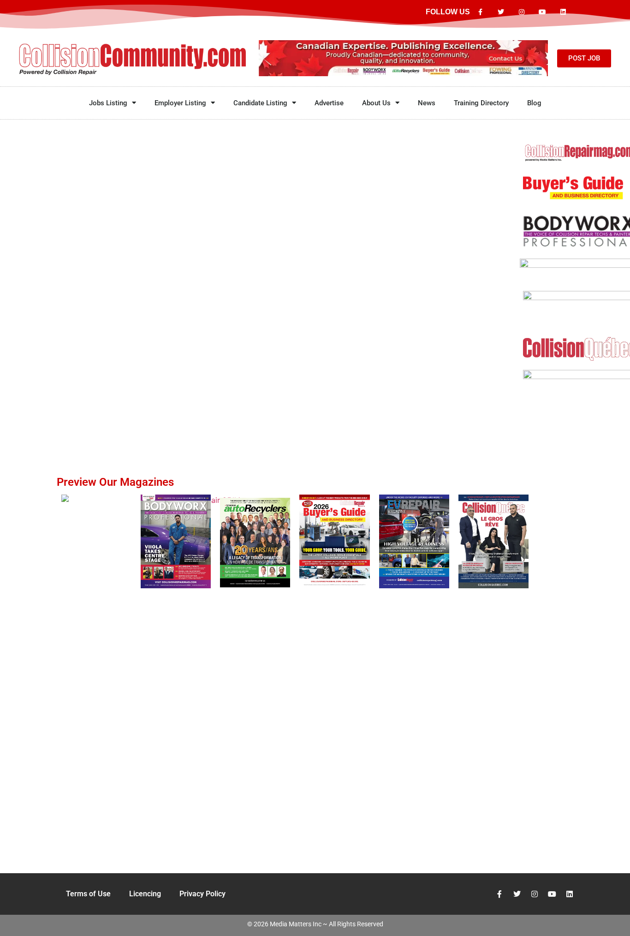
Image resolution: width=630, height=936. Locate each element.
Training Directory (481, 103)
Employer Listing (180, 103)
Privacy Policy (202, 893)
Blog (534, 103)
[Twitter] (501, 12)
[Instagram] (521, 12)
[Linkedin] (563, 12)
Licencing (145, 893)
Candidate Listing (260, 103)
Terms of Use (88, 893)
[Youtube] (542, 12)
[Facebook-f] (480, 12)
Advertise (329, 103)
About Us (376, 103)
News (426, 103)
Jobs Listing (108, 103)
